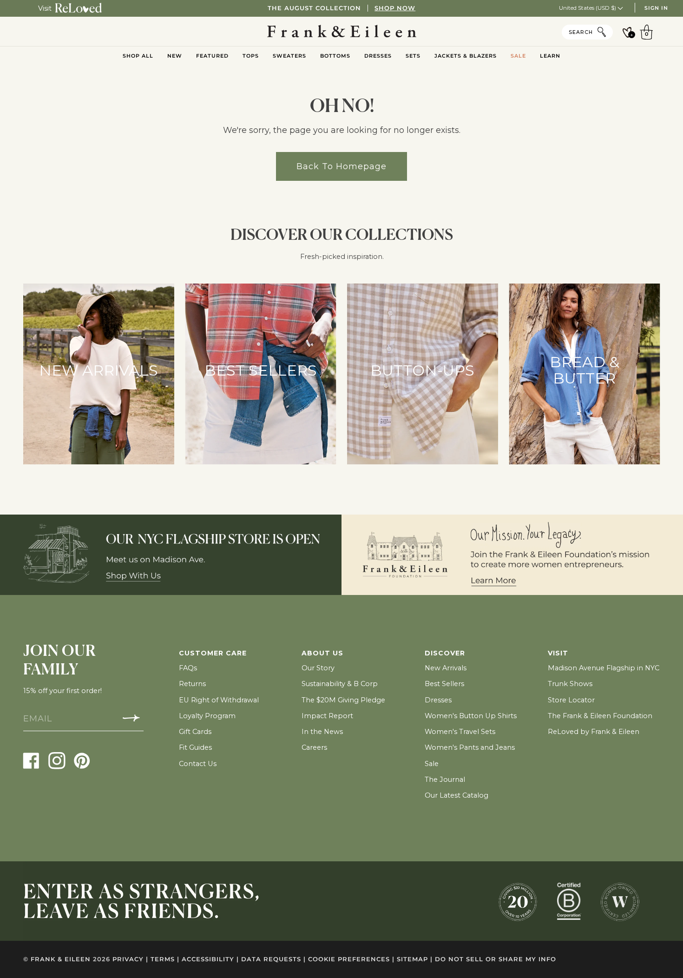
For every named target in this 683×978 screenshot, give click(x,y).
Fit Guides (195, 747)
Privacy (130, 959)
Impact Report (327, 716)
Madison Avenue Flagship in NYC (603, 668)
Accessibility (210, 959)
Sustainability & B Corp (340, 684)
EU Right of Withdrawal (219, 700)
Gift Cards (195, 731)
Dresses (438, 700)
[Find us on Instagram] (56, 760)
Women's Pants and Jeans (470, 747)
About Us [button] (322, 653)
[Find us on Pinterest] (82, 760)
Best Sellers (444, 684)
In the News (322, 731)
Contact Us (198, 764)
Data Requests (273, 959)
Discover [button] (445, 653)
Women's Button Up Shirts (471, 716)
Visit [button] (558, 653)
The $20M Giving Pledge (343, 700)
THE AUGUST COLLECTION (341, 8)
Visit (45, 8)
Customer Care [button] (213, 653)
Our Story (318, 668)
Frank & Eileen (61, 959)
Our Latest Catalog (456, 795)
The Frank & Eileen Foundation (600, 716)
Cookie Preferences (351, 959)
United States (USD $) (588, 7)
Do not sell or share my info (495, 959)
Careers (314, 747)
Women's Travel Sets (460, 731)
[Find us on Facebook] (31, 760)
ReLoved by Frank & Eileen (593, 731)
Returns (192, 684)
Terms (165, 959)
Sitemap (415, 959)
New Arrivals (445, 668)
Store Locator (571, 700)
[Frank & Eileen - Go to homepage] (341, 31)
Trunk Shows (570, 684)
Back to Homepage (341, 166)
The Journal (445, 779)
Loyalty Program (207, 716)
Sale (432, 764)
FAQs (188, 668)
